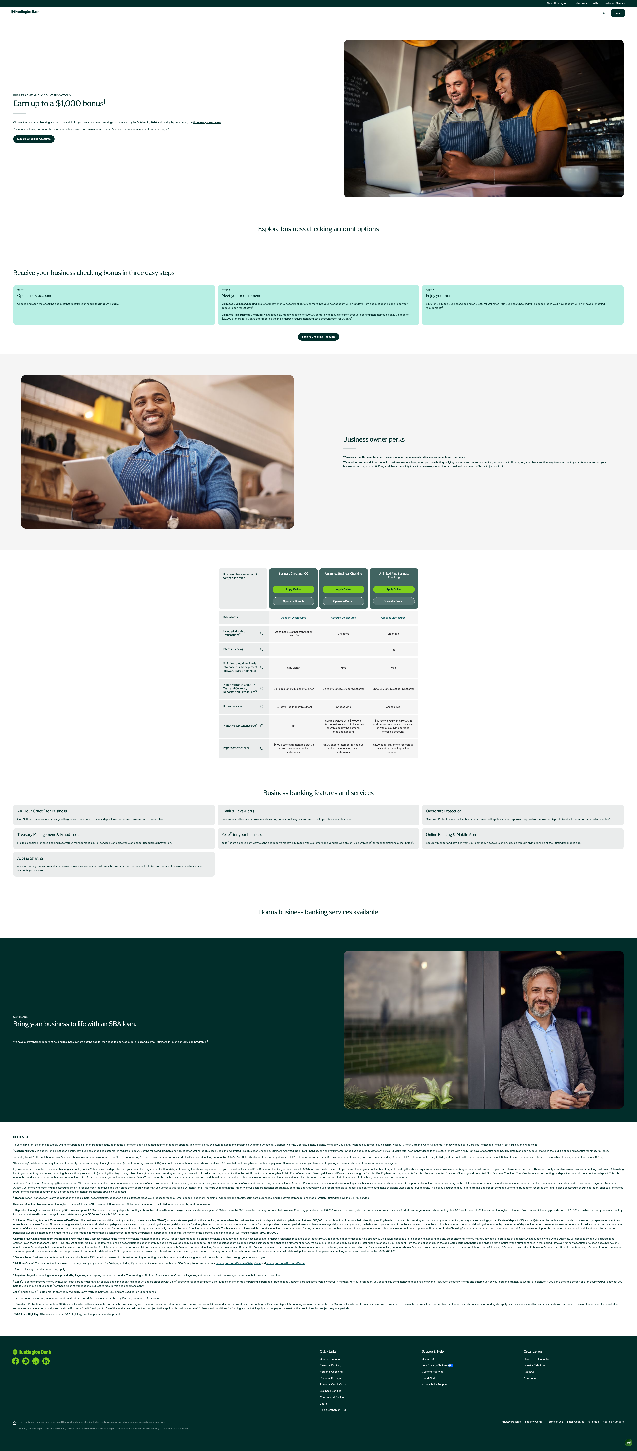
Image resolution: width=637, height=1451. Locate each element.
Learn (323, 1403)
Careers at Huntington (537, 1359)
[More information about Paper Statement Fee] (262, 748)
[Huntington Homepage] (32, 1352)
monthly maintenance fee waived (61, 129)
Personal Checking (331, 1371)
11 (207, 1041)
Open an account (330, 1359)
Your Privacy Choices (434, 1365)
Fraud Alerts (429, 1378)
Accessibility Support (434, 1384)
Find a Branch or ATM (585, 3)
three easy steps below (207, 122)
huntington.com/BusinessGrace (285, 1263)
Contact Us (428, 1359)
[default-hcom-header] (25, 11)
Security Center (534, 1421)
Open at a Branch (293, 601)
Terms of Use (555, 1421)
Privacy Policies (511, 1421)
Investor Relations (534, 1365)
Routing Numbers (613, 1421)
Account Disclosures (293, 617)
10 (610, 818)
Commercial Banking (332, 1397)
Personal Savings (330, 1378)
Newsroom (530, 1378)
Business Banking (330, 1391)
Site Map (593, 1421)
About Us (529, 1371)
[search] (605, 13)
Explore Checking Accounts (34, 139)
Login (618, 13)
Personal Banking (330, 1365)
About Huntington (556, 3)
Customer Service (614, 3)
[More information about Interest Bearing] (262, 649)
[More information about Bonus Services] (262, 706)
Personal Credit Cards (333, 1384)
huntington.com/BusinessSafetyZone (238, 1263)
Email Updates (575, 1421)
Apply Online (293, 589)
